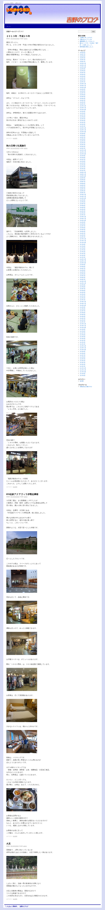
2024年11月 (83, 85)
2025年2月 (82, 80)
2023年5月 (82, 119)
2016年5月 (82, 272)
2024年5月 (82, 96)
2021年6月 (82, 161)
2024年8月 (82, 91)
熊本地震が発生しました (86, 47)
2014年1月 (82, 322)
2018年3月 (82, 233)
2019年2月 (82, 213)
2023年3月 (82, 122)
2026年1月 (82, 61)
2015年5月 (82, 292)
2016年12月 (83, 259)
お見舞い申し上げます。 (86, 37)
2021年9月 (82, 155)
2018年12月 (83, 216)
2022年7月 (82, 137)
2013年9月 (82, 329)
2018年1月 (82, 237)
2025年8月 (82, 71)
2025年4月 (82, 76)
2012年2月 (82, 364)
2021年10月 (83, 154)
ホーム (9, 26)
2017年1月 (82, 257)
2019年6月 (82, 205)
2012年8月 (82, 353)
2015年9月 (82, 285)
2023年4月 (82, 120)
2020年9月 (82, 178)
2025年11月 (83, 65)
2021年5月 (82, 163)
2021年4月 (82, 165)
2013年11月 (83, 325)
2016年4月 (82, 274)
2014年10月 (83, 305)
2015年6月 (82, 290)
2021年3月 (82, 167)
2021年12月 (83, 150)
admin (25, 38)
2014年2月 (82, 320)
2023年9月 (82, 111)
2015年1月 (82, 300)
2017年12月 (83, 239)
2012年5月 (82, 359)
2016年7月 (82, 268)
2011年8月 (82, 375)
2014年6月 (82, 312)
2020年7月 (82, 181)
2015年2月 (82, 298)
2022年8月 (82, 135)
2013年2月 (82, 342)
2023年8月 (82, 113)
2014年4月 (82, 316)
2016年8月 (82, 266)
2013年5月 (82, 336)
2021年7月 (82, 159)
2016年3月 (82, 276)
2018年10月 (83, 220)
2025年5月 (82, 74)
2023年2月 (82, 124)
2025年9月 (82, 69)
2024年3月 (82, 100)
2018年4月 (82, 231)
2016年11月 (83, 261)
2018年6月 (82, 228)
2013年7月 (82, 333)
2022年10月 (83, 131)
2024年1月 (82, 104)
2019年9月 (82, 200)
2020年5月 (82, 185)
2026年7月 (82, 54)
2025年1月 (82, 82)
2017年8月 (82, 246)
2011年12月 (83, 368)
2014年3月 (82, 318)
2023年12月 (83, 106)
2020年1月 (82, 192)
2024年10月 (83, 87)
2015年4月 (82, 294)
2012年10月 (83, 349)
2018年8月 (82, 224)
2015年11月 (83, 283)
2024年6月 (82, 95)
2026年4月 (82, 58)
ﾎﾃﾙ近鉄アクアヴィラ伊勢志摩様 (22, 494)
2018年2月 (82, 235)
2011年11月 (83, 370)
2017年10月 (83, 242)
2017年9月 (82, 244)
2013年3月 (82, 340)
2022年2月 (82, 146)
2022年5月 (82, 141)
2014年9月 (82, 307)
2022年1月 (82, 148)
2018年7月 (82, 226)
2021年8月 (82, 157)
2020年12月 (83, 172)
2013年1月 (82, 344)
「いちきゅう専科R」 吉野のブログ (12, 3)
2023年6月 (82, 117)
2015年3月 (82, 296)
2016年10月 (83, 263)
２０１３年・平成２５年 (18, 35)
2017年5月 (82, 250)
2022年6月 (82, 139)
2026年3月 (82, 59)
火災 (8, 843)
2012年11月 (83, 348)
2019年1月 (82, 215)
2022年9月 (82, 133)
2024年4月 (82, 98)
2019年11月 (83, 196)
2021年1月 (82, 170)
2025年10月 (83, 67)
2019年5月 (82, 207)
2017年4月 (82, 252)
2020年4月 (82, 187)
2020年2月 (82, 191)
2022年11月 (83, 130)
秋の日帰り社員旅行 (16, 145)
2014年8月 (82, 309)
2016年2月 (82, 277)
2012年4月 (82, 360)
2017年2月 (82, 255)
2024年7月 (82, 93)
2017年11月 (83, 240)
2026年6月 (82, 56)
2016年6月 (82, 270)
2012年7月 (82, 355)
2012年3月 (82, 362)
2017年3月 (82, 253)
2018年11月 (83, 218)
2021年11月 (83, 152)
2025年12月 (83, 63)
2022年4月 (82, 143)
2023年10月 (83, 109)
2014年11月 (83, 303)
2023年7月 (82, 115)
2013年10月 (83, 327)
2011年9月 (82, 373)
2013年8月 (82, 331)
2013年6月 (82, 335)
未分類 (15, 138)
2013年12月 (83, 324)
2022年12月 (83, 128)
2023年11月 (83, 107)
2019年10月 (83, 198)
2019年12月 (83, 194)
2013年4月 (82, 338)
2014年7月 (82, 311)
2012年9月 (82, 351)
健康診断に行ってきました (87, 41)
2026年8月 (82, 52)
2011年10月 (83, 372)
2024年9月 (82, 89)
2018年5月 (82, 229)
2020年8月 (82, 179)
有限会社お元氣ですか (86, 386)
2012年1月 (82, 366)
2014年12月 (83, 301)
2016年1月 (82, 279)
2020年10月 (83, 176)
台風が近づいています (86, 39)
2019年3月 (82, 211)
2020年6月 (82, 183)
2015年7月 (82, 288)
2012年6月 (82, 357)
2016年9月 (82, 264)
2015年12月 (83, 281)
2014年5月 (82, 314)
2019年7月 (82, 203)
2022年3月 (82, 144)
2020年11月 (83, 174)
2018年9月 (82, 222)
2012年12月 (83, 346)
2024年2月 (82, 102)
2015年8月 (82, 287)
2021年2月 (82, 168)
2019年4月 (82, 209)
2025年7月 (82, 72)
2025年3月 (82, 78)
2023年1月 (82, 126)
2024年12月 (83, 83)
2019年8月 (82, 202)
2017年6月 (82, 248)
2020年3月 (82, 189)
